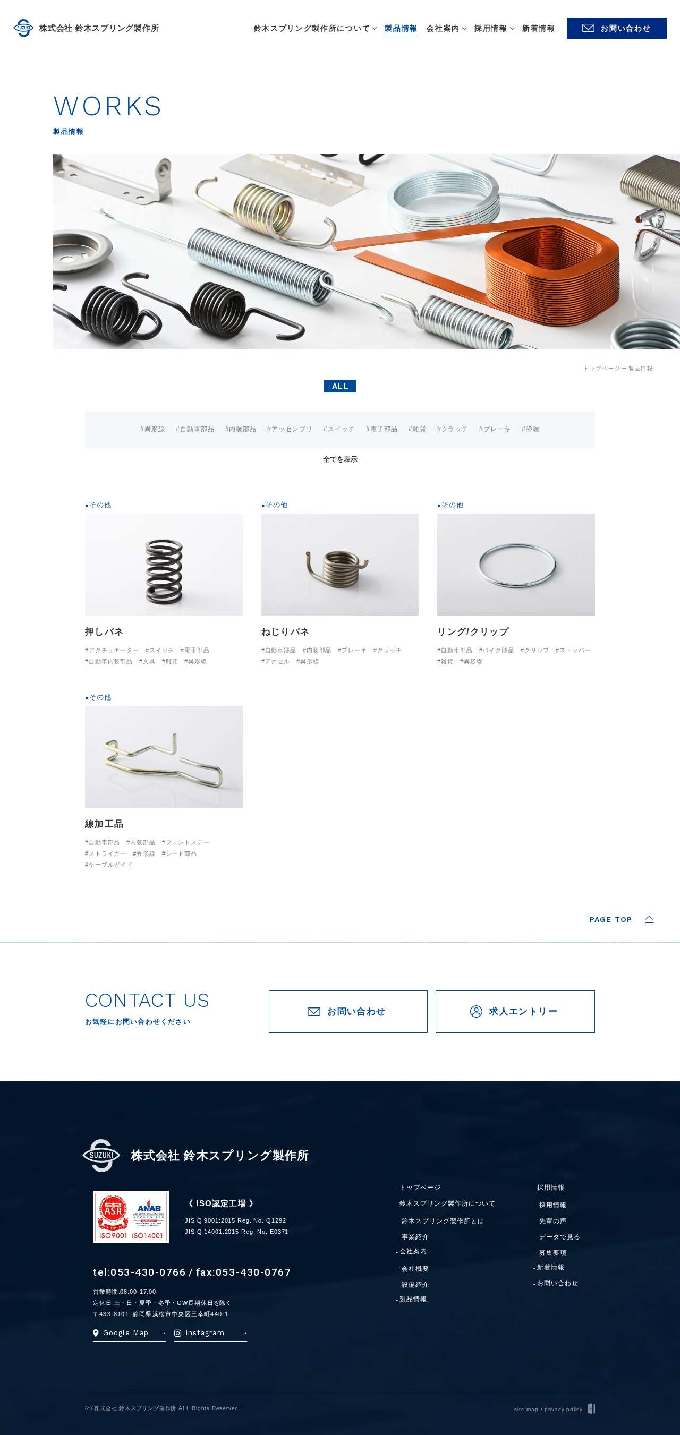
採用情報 (551, 1187)
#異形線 (152, 429)
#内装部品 (241, 429)
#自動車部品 (195, 429)
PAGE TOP (611, 919)
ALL (340, 386)
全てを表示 (340, 459)
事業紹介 (415, 1237)
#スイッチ (339, 429)
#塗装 (531, 429)
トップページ (420, 1187)
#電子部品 (382, 429)
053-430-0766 (148, 1272)
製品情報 (413, 1299)
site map (526, 1409)
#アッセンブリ (290, 429)
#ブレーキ (495, 429)
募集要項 (553, 1253)
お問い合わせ (558, 1283)
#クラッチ (453, 429)
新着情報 (551, 1267)
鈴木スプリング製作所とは (443, 1221)
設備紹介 (415, 1284)
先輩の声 (553, 1221)
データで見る (560, 1237)
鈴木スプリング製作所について (448, 1203)
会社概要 (415, 1268)
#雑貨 (418, 429)
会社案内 (413, 1251)
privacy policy (564, 1409)
